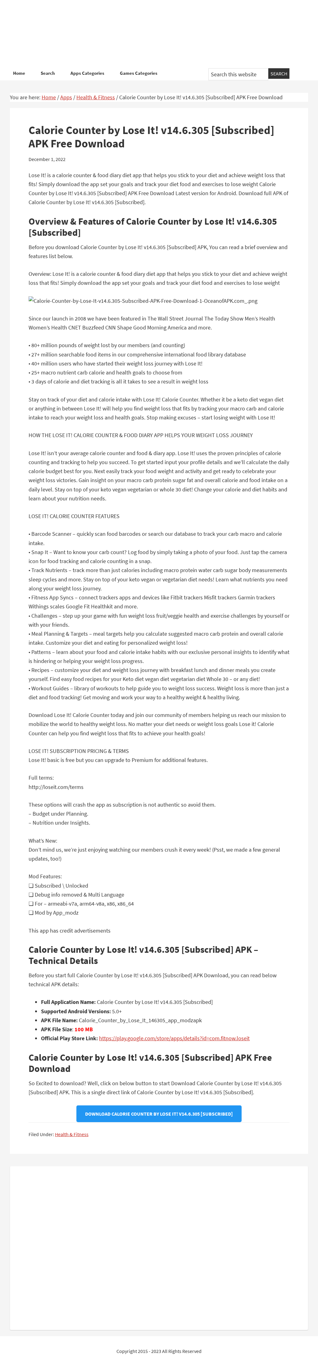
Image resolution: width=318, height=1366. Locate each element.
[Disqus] (159, 1246)
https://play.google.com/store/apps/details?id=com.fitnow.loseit (174, 1038)
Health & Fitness (72, 1134)
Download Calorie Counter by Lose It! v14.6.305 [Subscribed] (159, 1114)
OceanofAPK (159, 34)
